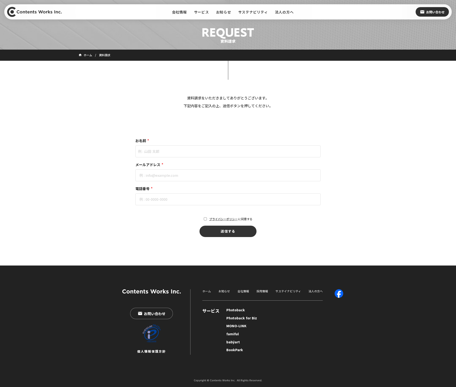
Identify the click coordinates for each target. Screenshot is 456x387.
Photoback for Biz (241, 318)
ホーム (206, 291)
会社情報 (243, 291)
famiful (232, 334)
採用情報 (262, 291)
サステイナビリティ (288, 291)
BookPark (234, 350)
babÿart (233, 342)
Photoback (235, 310)
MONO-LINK (236, 326)
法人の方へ (316, 291)
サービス (210, 311)
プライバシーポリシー (223, 219)
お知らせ (224, 291)
